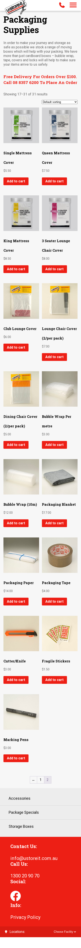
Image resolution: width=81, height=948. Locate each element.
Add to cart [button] (16, 181)
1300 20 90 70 (25, 875)
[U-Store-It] (15, 8)
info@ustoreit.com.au (34, 858)
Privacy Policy (25, 917)
